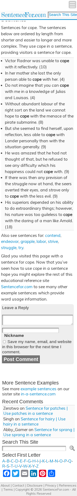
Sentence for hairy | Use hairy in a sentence (34, 421)
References (67, 485)
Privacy (50, 485)
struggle (8, 247)
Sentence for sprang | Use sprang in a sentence (38, 432)
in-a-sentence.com (38, 393)
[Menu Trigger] (72, 4)
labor (41, 241)
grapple (28, 241)
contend (53, 235)
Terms (8, 489)
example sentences (38, 388)
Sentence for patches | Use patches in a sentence (35, 411)
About (5, 485)
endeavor (10, 241)
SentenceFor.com (23, 15)
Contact (18, 485)
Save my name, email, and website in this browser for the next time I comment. (37, 346)
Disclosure (35, 485)
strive (53, 241)
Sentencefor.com (17, 286)
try (20, 247)
